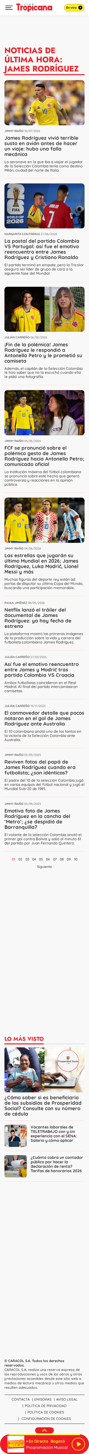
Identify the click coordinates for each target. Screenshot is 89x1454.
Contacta (21, 1399)
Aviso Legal (67, 1399)
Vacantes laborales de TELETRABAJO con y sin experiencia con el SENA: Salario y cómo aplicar (54, 1134)
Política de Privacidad (46, 1406)
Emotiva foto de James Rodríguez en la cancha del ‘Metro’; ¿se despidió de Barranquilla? (37, 819)
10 (75, 859)
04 (34, 859)
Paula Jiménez (15, 603)
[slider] (44, 1434)
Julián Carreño (17, 337)
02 (20, 859)
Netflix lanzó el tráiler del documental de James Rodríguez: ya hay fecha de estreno (37, 618)
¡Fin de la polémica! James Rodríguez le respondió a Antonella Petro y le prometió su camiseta (43, 352)
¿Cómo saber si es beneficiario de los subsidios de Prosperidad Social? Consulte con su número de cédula (43, 1105)
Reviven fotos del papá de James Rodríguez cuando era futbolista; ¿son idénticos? (40, 767)
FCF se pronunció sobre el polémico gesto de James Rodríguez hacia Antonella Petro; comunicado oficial (44, 456)
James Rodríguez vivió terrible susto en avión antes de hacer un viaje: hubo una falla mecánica (41, 146)
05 (41, 859)
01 (13, 859)
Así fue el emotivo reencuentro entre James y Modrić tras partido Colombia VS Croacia (41, 669)
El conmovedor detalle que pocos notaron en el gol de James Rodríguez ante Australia (44, 718)
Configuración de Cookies (46, 1418)
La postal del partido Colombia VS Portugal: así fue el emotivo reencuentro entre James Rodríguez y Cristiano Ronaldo (41, 249)
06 (48, 859)
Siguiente (44, 866)
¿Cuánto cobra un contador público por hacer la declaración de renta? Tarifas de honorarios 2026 (57, 1164)
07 (55, 859)
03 (27, 859)
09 (69, 859)
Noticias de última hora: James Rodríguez (41, 59)
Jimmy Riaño (13, 131)
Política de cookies (45, 1412)
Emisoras (42, 1399)
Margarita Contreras (22, 234)
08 (62, 859)
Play (78, 1444)
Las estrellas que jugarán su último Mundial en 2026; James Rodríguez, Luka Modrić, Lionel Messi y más (41, 563)
